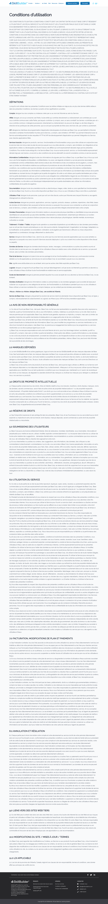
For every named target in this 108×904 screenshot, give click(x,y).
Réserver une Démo (72, 3)
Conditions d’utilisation (60, 886)
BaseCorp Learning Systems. (63, 901)
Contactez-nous (83, 884)
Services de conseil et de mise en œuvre (43, 884)
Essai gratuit (85, 3)
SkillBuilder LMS (37, 890)
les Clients (44, 3)
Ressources (54, 3)
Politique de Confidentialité (61, 888)
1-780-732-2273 (83, 891)
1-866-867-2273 (83, 889)
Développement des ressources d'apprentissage (40, 887)
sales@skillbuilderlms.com (86, 886)
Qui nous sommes (59, 884)
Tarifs (49, 3)
